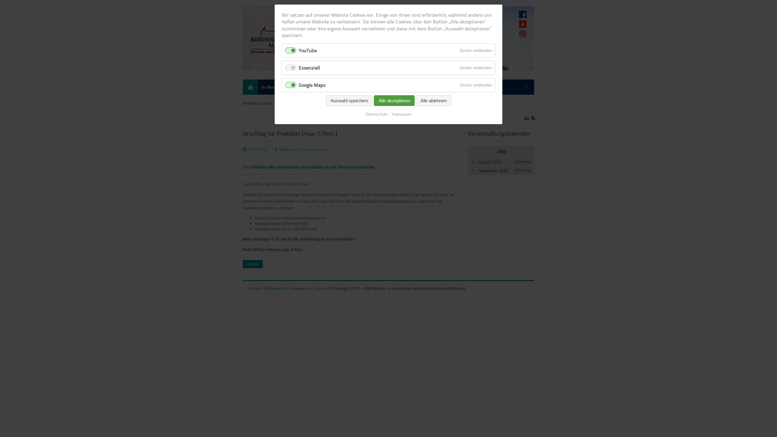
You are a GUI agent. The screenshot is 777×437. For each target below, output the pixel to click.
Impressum (402, 114)
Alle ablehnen (433, 100)
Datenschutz (377, 114)
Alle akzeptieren (394, 100)
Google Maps (312, 85)
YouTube (308, 50)
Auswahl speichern (349, 100)
